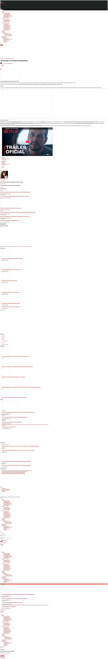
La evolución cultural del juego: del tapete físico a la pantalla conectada (14, 196)
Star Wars (5, 581)
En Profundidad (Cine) (7, 25)
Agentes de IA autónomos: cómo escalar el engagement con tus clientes (14, 216)
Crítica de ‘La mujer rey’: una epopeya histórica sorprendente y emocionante (17, 366)
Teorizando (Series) (7, 561)
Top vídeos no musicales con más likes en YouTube (12, 422)
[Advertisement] (54, 52)
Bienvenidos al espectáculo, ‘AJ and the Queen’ (11, 269)
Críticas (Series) (6, 19)
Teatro (3, 30)
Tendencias (4, 420)
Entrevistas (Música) (7, 13)
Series (3, 18)
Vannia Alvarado (5, 63)
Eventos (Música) (6, 17)
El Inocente (4, 161)
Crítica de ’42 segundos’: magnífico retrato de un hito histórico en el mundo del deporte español (21, 387)
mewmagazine (3, 193)
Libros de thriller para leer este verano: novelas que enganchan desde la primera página (17, 212)
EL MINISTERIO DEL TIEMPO (8, 39)
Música (3, 12)
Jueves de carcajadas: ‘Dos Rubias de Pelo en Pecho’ (12, 258)
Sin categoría (12, 58)
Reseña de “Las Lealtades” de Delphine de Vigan (9, 220)
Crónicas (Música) (6, 14)
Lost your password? (3, 542)
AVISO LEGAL (4, 488)
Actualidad (4, 410)
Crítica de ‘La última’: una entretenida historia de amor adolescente (15, 356)
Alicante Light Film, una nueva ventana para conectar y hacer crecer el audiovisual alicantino (20, 446)
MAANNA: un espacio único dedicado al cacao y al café (10, 208)
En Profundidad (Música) (8, 15)
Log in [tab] (3, 533)
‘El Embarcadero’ (6, 38)
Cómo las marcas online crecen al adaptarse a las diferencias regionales (16, 465)
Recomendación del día (5, 164)
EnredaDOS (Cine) (6, 26)
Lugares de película (7, 29)
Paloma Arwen (3, 209)
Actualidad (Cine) (6, 23)
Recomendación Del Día (6, 58)
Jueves (1, 58)
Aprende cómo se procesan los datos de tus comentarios (23, 246)
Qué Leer (3, 31)
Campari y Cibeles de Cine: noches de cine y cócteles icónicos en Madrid (16, 461)
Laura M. (2, 222)
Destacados (4, 425)
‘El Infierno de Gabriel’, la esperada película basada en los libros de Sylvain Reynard (18, 412)
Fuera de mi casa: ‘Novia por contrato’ (9, 280)
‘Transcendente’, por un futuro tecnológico (10, 306)
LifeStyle (3, 32)
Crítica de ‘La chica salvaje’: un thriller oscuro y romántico (13, 376)
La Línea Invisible (6, 40)
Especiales (3, 37)
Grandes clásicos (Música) (8, 16)
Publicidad (3, 491)
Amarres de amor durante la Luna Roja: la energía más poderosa (14, 417)
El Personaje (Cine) (7, 565)
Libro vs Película (6, 569)
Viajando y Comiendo (7, 33)
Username (2, 537)
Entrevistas (4, 36)
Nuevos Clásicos (6, 557)
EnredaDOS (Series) (7, 21)
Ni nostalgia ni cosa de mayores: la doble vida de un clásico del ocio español (15, 192)
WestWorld (5, 41)
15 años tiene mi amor (7, 27)
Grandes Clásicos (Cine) (7, 28)
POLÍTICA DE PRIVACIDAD (6, 489)
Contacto (3, 490)
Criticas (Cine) (6, 24)
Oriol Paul (3, 163)
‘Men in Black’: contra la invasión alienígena (10, 292)
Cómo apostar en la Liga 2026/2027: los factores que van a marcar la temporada (18, 450)
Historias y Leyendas (8, 34)
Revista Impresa (4, 577)
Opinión (3, 415)
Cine (2, 22)
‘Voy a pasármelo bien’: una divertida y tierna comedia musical (14, 397)
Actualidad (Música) (7, 553)
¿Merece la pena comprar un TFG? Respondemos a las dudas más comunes (14, 473)
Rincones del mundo (8, 35)
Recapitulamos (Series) (7, 20)
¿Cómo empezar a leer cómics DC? (9, 426)
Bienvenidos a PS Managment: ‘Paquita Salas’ (11, 303)
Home (3, 11)
